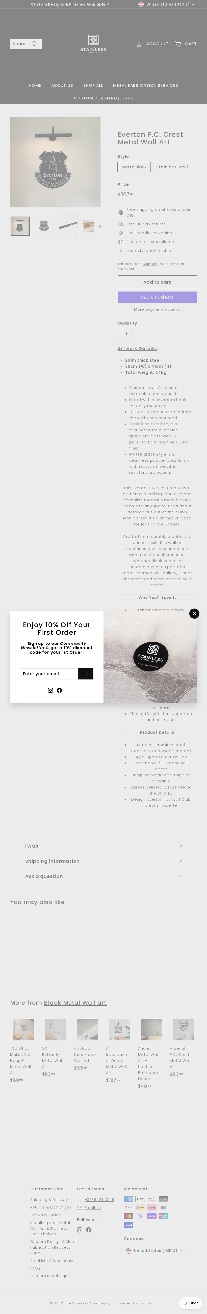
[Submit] (85, 673)
